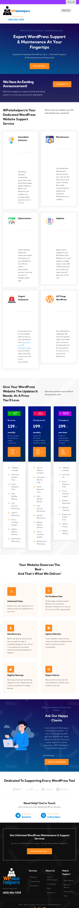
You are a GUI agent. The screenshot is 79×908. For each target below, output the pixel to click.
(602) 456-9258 (16, 19)
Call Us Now (53, 816)
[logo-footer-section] (11, 869)
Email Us (26, 816)
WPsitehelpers (32, 905)
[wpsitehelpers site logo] (16, 7)
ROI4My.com (43, 905)
